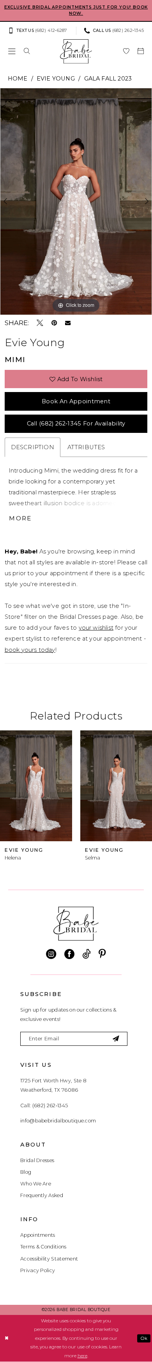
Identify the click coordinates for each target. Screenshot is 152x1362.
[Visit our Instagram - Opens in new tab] (51, 954)
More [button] (20, 518)
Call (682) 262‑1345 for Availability (76, 423)
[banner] (76, 51)
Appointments (37, 1235)
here (82, 1355)
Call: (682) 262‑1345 (44, 1105)
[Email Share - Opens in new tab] (68, 323)
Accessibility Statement (49, 1259)
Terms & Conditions (43, 1247)
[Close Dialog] (7, 1338)
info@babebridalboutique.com (58, 1121)
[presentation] (42, 785)
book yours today (30, 649)
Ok (144, 1338)
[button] (11, 51)
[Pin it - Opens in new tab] (54, 323)
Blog (25, 1172)
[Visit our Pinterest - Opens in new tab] (102, 954)
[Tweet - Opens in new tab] (40, 323)
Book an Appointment (76, 401)
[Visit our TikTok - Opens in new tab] (86, 954)
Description (32, 447)
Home (18, 78)
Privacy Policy (37, 1270)
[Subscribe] (116, 1039)
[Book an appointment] (141, 51)
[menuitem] (40, 30)
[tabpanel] (76, 201)
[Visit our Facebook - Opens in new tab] (69, 954)
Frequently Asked (41, 1195)
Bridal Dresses (37, 1160)
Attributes (86, 447)
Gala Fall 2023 (108, 78)
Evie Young (56, 78)
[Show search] (26, 51)
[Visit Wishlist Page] (126, 51)
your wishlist (96, 627)
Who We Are (35, 1184)
